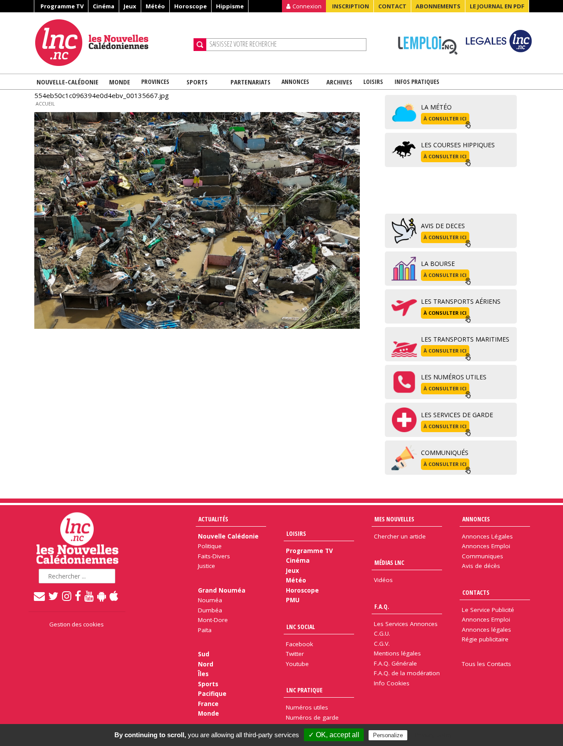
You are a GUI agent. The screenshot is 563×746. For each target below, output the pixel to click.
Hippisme (230, 6)
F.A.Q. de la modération (407, 673)
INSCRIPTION (350, 6)
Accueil (45, 103)
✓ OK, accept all (333, 735)
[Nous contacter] (40, 595)
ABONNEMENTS (438, 6)
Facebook (299, 644)
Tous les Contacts (486, 664)
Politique (210, 546)
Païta (205, 630)
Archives (339, 81)
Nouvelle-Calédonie (68, 81)
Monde (119, 81)
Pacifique (212, 694)
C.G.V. (382, 644)
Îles (203, 674)
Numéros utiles (307, 707)
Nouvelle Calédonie (228, 536)
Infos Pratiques (417, 81)
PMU (293, 600)
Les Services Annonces (406, 624)
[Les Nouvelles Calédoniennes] (110, 43)
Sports (197, 81)
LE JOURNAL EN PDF (497, 6)
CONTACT (392, 6)
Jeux (130, 6)
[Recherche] (200, 44)
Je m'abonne (417, 24)
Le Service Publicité (488, 610)
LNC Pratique (304, 690)
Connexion (307, 6)
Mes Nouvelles (394, 519)
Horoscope (190, 6)
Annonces (295, 81)
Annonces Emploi (486, 546)
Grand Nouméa (221, 590)
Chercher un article (400, 536)
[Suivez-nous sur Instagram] (67, 595)
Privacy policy (433, 735)
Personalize (388, 735)
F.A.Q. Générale (395, 663)
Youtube (297, 664)
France (208, 704)
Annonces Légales (487, 536)
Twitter (295, 654)
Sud (203, 654)
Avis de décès (481, 566)
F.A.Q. (381, 606)
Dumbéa (210, 610)
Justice (206, 566)
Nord (205, 664)
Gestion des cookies (76, 624)
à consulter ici (445, 118)
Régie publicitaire (485, 639)
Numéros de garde (312, 717)
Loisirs (373, 81)
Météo (155, 6)
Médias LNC (389, 562)
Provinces (155, 81)
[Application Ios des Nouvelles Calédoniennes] (114, 595)
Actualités (213, 519)
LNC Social (300, 626)
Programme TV (62, 6)
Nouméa (210, 600)
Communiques (482, 556)
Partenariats (250, 81)
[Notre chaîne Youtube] (89, 595)
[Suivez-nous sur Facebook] (78, 595)
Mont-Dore (213, 620)
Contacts (476, 592)
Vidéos (383, 580)
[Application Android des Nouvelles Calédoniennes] (102, 595)
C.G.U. (382, 633)
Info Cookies (391, 683)
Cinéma (103, 6)
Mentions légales (397, 653)
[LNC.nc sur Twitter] (53, 595)
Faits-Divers (214, 556)
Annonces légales (486, 629)
